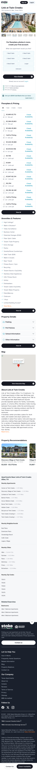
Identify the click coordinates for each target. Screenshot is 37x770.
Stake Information (30, 732)
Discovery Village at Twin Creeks (13, 460)
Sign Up (24, 2)
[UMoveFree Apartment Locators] (7, 626)
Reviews (4, 687)
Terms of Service (7, 690)
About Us (4, 681)
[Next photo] (33, 22)
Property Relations (7, 667)
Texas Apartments (7, 678)
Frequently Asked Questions (10, 658)
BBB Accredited (6, 698)
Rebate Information (7, 661)
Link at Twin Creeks (12, 7)
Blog (2, 664)
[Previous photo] (4, 22)
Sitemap (4, 695)
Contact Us (10, 766)
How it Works (6, 656)
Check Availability (29, 116)
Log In (32, 2)
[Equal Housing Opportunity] (20, 626)
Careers (4, 684)
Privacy (3, 692)
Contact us (18, 643)
